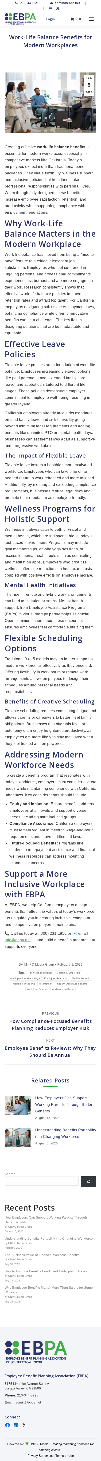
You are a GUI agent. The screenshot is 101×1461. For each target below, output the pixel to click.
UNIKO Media (38, 1444)
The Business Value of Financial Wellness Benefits (42, 1255)
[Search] (88, 1181)
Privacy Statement (40, 1455)
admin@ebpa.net (67, 3)
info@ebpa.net (18, 940)
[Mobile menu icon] (91, 19)
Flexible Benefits (81, 978)
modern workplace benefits (72, 983)
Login (50, 19)
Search (10, 1174)
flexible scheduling (24, 983)
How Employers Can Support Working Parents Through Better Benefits (63, 1104)
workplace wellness (63, 989)
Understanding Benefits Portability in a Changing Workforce (65, 1133)
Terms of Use (64, 1455)
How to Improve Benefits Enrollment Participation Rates (46, 1271)
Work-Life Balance (37, 989)
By (36, 964)
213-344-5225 (28, 3)
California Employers (68, 972)
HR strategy (45, 983)
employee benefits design (25, 978)
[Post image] (18, 1105)
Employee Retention (55, 978)
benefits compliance (41, 972)
